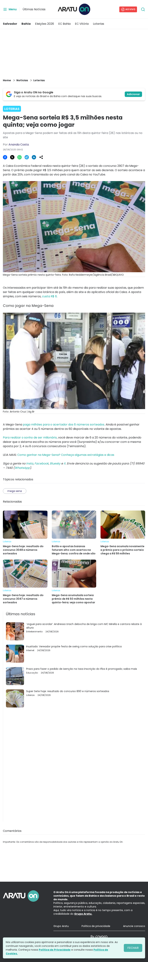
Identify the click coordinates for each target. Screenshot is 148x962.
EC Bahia (64, 24)
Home (7, 80)
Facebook (41, 463)
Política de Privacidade (55, 950)
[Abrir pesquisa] (143, 9)
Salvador (10, 24)
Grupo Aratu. (83, 914)
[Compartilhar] (41, 157)
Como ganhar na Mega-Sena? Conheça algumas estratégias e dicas (65, 455)
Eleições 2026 (44, 24)
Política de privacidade (96, 926)
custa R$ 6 (49, 296)
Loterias (98, 24)
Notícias (22, 80)
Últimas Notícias (34, 9)
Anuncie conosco (134, 926)
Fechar (133, 948)
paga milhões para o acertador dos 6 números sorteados (63, 424)
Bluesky (55, 463)
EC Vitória (82, 24)
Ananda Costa (18, 144)
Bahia (26, 24)
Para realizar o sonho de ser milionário (30, 437)
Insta (29, 463)
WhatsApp (22, 468)
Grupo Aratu (61, 926)
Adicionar (133, 94)
